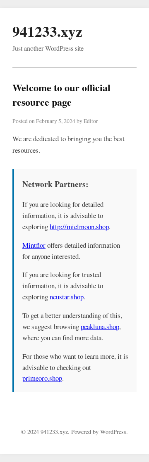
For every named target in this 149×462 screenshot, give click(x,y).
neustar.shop (67, 296)
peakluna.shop (100, 326)
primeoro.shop (42, 378)
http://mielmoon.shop (79, 226)
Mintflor (34, 245)
